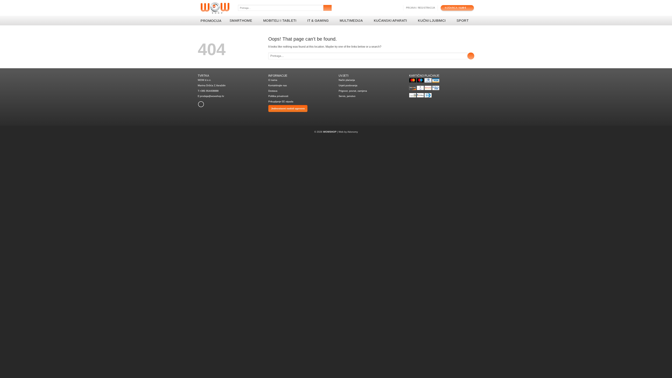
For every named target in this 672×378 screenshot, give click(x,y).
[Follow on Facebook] (201, 104)
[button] (420, 7)
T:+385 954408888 (208, 90)
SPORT (463, 20)
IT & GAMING (318, 20)
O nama (272, 80)
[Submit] (327, 8)
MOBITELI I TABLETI (279, 20)
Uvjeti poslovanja (348, 85)
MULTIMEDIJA (351, 20)
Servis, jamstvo (347, 96)
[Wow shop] (215, 8)
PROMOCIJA (211, 21)
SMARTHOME (241, 20)
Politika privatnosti (278, 96)
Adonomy (352, 131)
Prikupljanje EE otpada (280, 101)
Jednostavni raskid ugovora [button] (288, 108)
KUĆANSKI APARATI (390, 20)
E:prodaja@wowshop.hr (211, 96)
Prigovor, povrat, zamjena (353, 90)
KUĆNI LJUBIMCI (432, 20)
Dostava (272, 90)
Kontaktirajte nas (277, 85)
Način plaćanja (347, 80)
